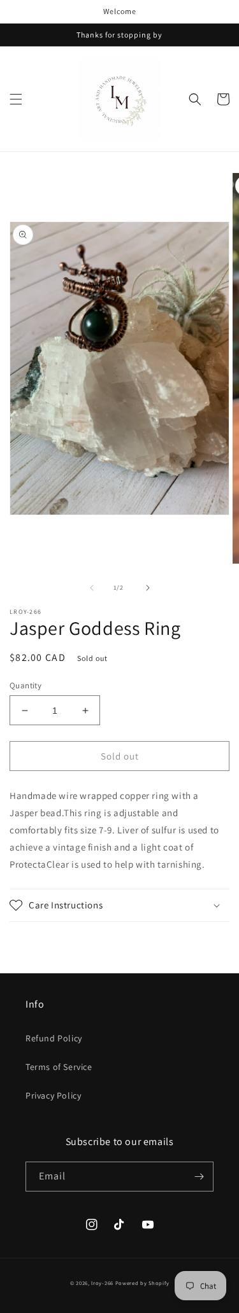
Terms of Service (58, 1067)
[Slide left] (92, 588)
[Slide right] (148, 588)
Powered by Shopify (142, 1282)
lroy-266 (102, 1282)
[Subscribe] (199, 1176)
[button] (16, 99)
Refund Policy (53, 1038)
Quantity (25, 685)
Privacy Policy (53, 1095)
